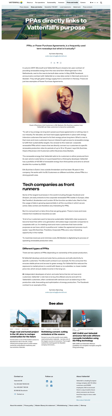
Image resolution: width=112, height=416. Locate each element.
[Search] (101, 2)
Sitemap (83, 405)
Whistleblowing (62, 405)
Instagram (47, 386)
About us (30, 2)
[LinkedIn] (54, 63)
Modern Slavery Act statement (45, 405)
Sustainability (51, 2)
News (31, 16)
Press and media (72, 2)
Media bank (77, 7)
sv (95, 2)
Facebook (51, 386)
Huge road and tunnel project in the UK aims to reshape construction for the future (24, 334)
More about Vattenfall (83, 400)
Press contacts (87, 7)
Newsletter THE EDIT (51, 7)
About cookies (74, 405)
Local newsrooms (65, 7)
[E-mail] (57, 63)
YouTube (51, 381)
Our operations (40, 2)
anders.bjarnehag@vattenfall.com (56, 56)
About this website (16, 405)
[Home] (15, 2)
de (97, 2)
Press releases (24, 7)
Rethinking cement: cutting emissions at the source (54, 332)
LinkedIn (47, 381)
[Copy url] (61, 63)
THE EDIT (17, 329)
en (92, 2)
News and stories (36, 7)
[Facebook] (51, 63)
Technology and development (48, 16)
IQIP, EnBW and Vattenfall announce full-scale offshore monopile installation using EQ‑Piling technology (86, 337)
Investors (61, 2)
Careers (83, 2)
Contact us (20, 394)
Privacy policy (28, 405)
